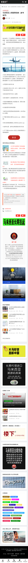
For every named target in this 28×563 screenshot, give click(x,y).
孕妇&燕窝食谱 (6, 499)
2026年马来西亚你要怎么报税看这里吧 (16, 307)
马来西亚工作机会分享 (8, 510)
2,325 (13, 18)
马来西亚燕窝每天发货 (19, 512)
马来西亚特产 (6, 515)
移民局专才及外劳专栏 (8, 507)
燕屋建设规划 (14, 502)
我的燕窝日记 (15, 499)
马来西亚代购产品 (19, 507)
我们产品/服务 (10, 553)
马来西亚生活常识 (7, 518)
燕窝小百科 (12, 504)
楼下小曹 (8, 18)
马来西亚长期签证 (15, 520)
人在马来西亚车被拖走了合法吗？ (16, 329)
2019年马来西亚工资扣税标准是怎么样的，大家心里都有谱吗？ (18, 148)
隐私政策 (17, 553)
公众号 (8, 561)
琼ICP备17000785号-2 (17, 550)
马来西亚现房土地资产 (16, 515)
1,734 (21, 318)
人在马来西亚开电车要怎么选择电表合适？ (16, 315)
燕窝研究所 (18, 194)
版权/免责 (22, 553)
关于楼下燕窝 (14, 496)
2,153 (21, 325)
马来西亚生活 (8, 211)
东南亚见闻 (6, 496)
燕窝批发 (19, 504)
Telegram (25, 561)
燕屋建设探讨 (6, 502)
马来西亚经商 (13, 6)
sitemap (4, 553)
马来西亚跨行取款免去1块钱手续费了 (17, 410)
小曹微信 (14, 561)
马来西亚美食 (6, 520)
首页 (9, 6)
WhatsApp (19, 561)
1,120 (21, 311)
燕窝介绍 (5, 504)
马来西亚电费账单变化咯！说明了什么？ (16, 322)
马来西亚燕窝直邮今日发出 (15, 416)
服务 (3, 561)
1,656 (21, 333)
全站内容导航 (14, 555)
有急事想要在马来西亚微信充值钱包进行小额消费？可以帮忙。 (14, 180)
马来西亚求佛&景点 (7, 512)
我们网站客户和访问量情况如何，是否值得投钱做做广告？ (14, 164)
